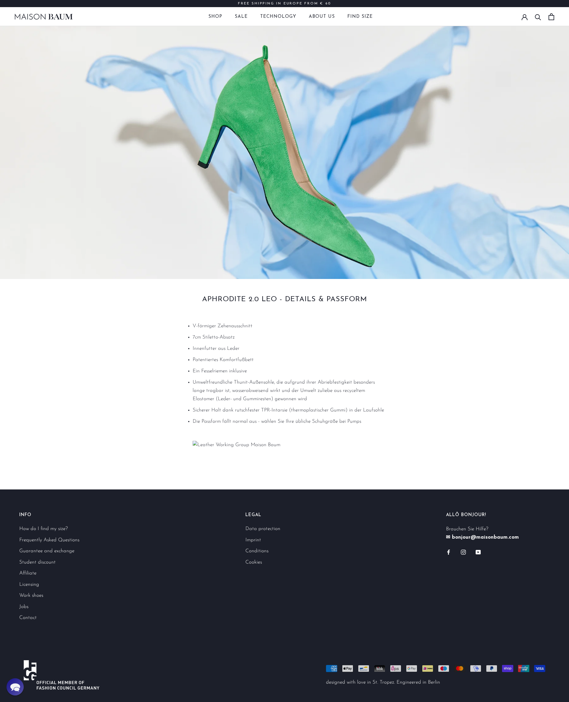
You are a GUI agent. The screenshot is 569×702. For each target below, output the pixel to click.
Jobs (23, 606)
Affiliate (27, 573)
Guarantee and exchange (46, 550)
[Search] (538, 17)
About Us (322, 17)
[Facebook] (448, 552)
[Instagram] (463, 552)
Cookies (253, 562)
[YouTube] (478, 552)
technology (278, 17)
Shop (215, 17)
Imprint (253, 540)
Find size (360, 17)
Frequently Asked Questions (49, 540)
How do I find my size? (43, 528)
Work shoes (31, 595)
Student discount (37, 562)
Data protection (262, 528)
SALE (241, 17)
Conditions (256, 550)
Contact (28, 617)
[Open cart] (551, 16)
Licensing (29, 584)
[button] (15, 686)
